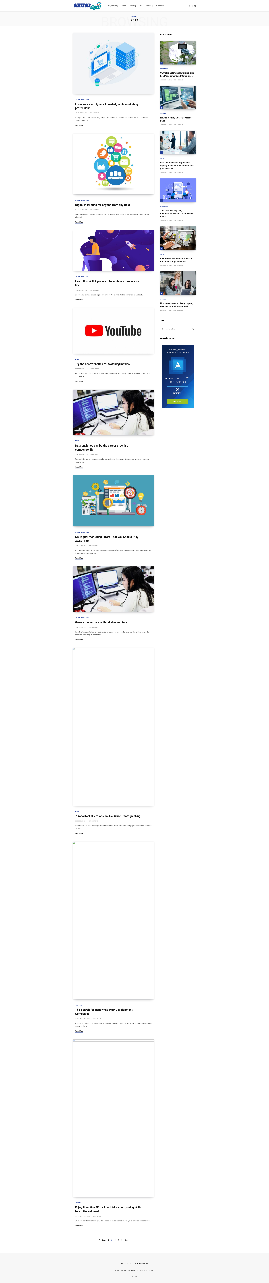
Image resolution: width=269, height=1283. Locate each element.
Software (164, 69)
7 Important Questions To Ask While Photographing (107, 816)
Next (126, 1240)
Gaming (78, 1202)
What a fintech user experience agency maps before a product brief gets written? (177, 165)
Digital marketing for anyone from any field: (103, 205)
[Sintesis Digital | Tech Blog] (88, 6)
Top (135, 1276)
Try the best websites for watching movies (102, 364)
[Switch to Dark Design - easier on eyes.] (189, 6)
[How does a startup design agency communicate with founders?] (178, 283)
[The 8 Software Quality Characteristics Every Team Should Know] (178, 190)
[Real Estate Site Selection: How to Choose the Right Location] (178, 238)
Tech (77, 359)
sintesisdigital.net (128, 1270)
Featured (78, 1005)
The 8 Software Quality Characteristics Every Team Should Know (177, 213)
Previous (102, 1240)
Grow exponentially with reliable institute (101, 622)
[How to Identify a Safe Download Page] (178, 97)
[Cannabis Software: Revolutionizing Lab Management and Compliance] (178, 52)
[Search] (194, 6)
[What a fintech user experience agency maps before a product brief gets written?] (178, 142)
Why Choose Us (141, 1264)
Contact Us (126, 1264)
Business (163, 299)
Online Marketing (82, 99)
